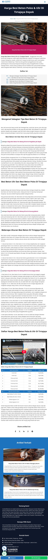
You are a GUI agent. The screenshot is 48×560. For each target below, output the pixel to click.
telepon (13, 558)
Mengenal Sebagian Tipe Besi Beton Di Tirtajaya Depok (23, 76)
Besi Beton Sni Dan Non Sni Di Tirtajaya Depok (23, 77)
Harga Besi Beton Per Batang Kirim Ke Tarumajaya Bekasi (23, 271)
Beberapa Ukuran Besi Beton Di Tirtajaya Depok (21, 81)
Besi (15, 18)
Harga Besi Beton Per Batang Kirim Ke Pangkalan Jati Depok (24, 141)
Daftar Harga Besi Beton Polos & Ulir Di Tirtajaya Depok (23, 83)
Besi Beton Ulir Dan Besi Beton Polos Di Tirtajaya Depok (23, 79)
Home (11, 18)
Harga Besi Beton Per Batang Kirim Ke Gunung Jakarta (22, 211)
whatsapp (36, 558)
